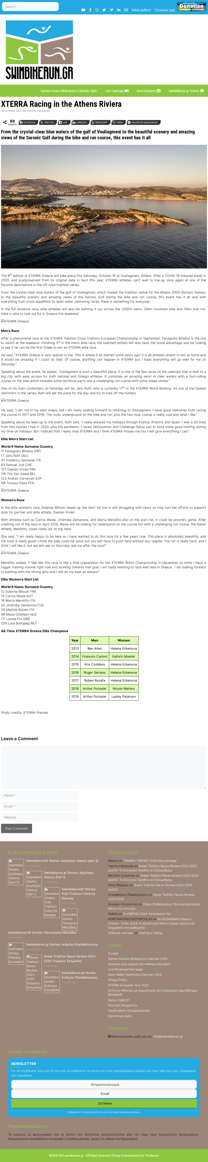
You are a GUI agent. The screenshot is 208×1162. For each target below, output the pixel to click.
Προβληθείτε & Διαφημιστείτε (129, 1011)
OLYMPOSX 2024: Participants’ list (146, 914)
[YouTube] (83, 10)
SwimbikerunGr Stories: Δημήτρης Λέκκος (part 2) (62, 861)
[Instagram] (97, 10)
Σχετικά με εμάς (165, 10)
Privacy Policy (117, 980)
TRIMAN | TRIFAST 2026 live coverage (150, 861)
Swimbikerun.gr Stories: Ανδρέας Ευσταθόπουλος (62, 944)
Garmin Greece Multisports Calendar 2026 (69, 91)
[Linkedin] (118, 10)
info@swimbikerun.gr (168, 1036)
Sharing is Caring (150, 933)
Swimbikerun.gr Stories (184, 91)
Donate (113, 953)
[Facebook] (90, 10)
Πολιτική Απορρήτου (122, 1005)
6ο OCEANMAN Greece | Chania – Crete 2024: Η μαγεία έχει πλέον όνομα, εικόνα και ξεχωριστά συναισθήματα (151, 923)
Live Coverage (115, 91)
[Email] (126, 10)
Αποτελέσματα (147, 91)
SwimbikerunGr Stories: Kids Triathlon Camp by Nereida (79, 893)
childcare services (120, 933)
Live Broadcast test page (125, 969)
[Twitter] (104, 10)
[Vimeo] (111, 10)
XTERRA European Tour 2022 (128, 985)
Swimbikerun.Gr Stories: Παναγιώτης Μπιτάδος (42, 932)
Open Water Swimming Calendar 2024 (134, 975)
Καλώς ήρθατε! (141, 10)
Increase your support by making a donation (139, 964)
